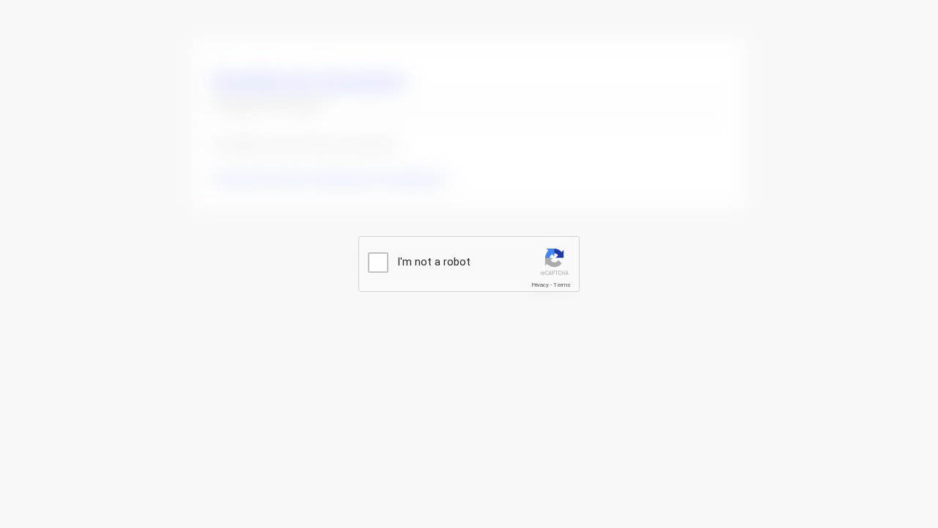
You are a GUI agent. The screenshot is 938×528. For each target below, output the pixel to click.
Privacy (540, 285)
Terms (562, 285)
